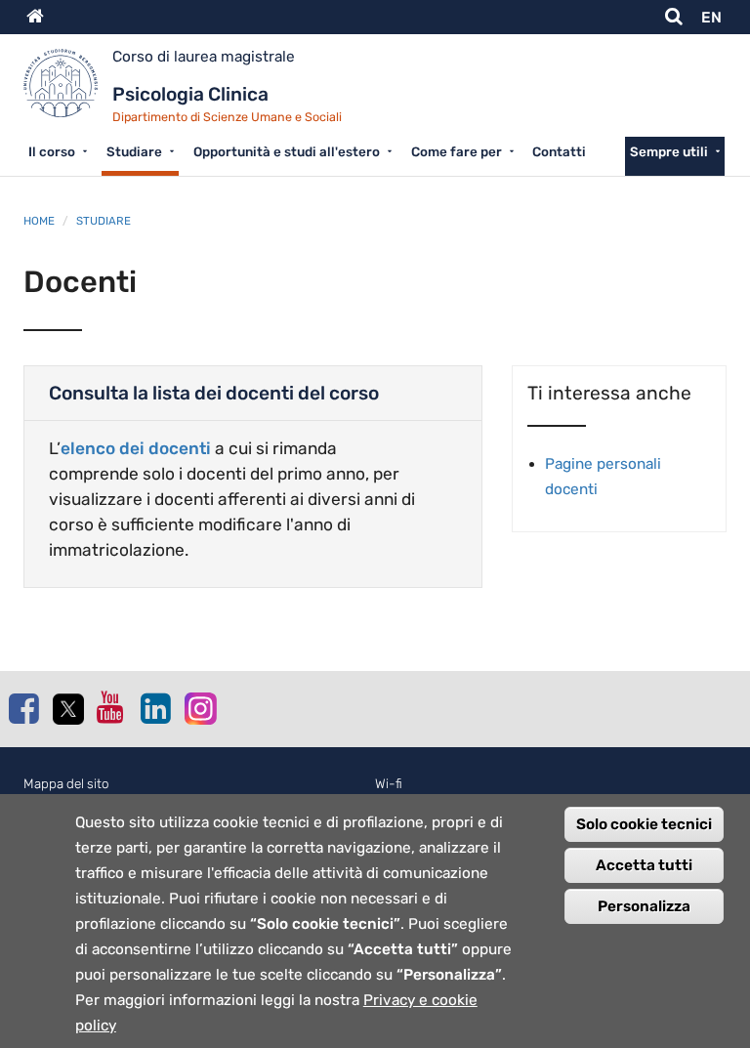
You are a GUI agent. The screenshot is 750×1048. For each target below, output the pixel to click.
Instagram (199, 707)
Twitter (67, 709)
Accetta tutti (644, 865)
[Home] (67, 90)
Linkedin (155, 708)
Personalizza (644, 906)
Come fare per (456, 151)
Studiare (134, 151)
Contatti (559, 151)
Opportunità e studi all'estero (286, 151)
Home (39, 221)
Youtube (111, 707)
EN (711, 17)
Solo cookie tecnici (644, 824)
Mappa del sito (66, 783)
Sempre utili (669, 151)
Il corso (51, 151)
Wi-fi (388, 783)
